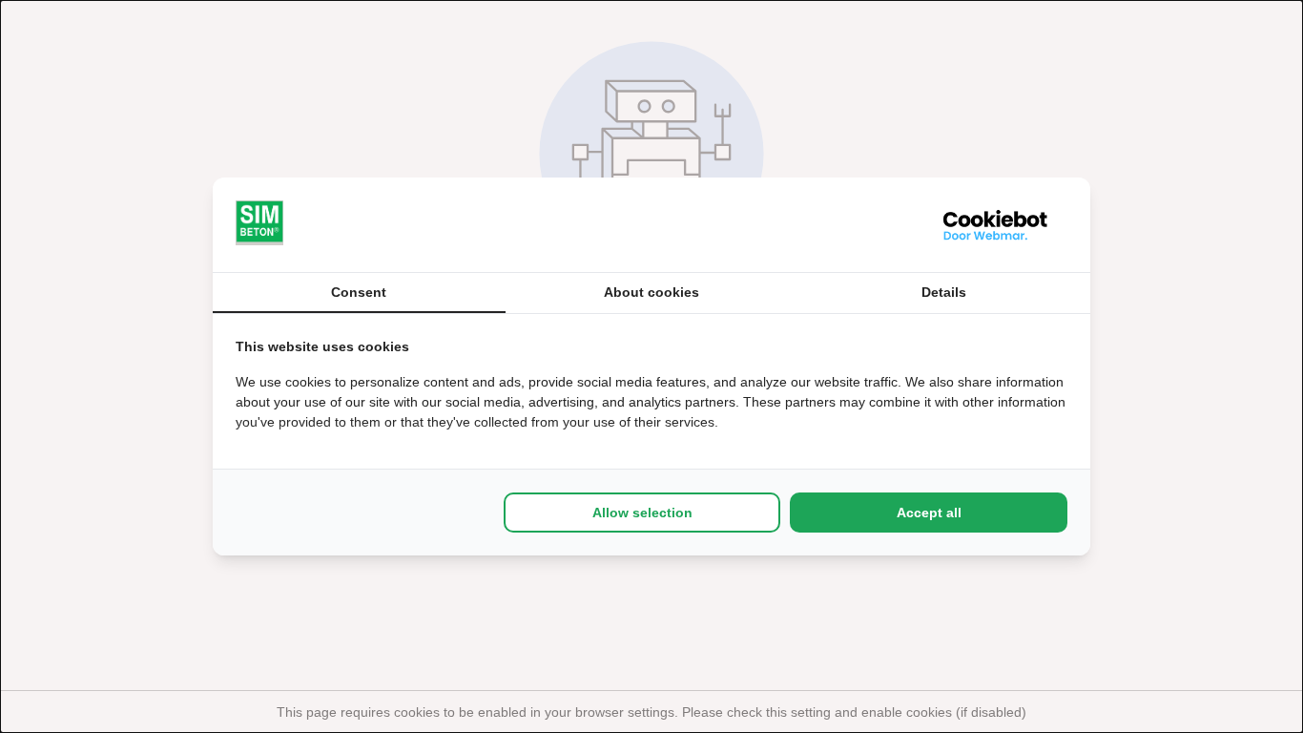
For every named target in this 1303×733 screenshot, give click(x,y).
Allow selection (642, 512)
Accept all (929, 512)
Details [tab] (943, 292)
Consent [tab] (358, 292)
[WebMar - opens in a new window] (995, 224)
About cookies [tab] (651, 292)
